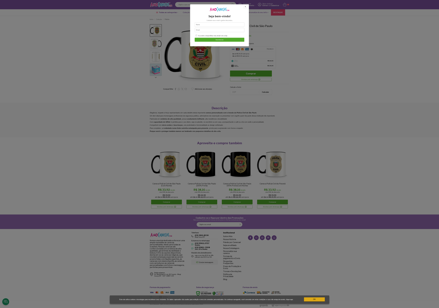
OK (314, 299)
